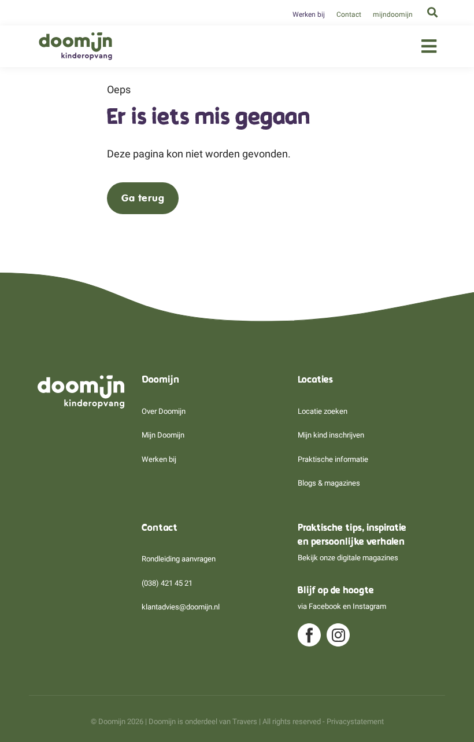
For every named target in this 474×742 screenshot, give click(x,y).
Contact (348, 14)
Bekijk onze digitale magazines (348, 557)
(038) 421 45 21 (167, 583)
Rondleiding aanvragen (179, 558)
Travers (244, 721)
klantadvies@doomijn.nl (181, 607)
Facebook (325, 606)
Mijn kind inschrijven (331, 435)
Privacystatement (355, 721)
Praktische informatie (333, 459)
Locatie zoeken (322, 411)
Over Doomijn (164, 411)
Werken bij (308, 14)
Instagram (369, 606)
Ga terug (142, 198)
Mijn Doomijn (163, 435)
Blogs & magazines (329, 483)
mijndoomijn (393, 14)
